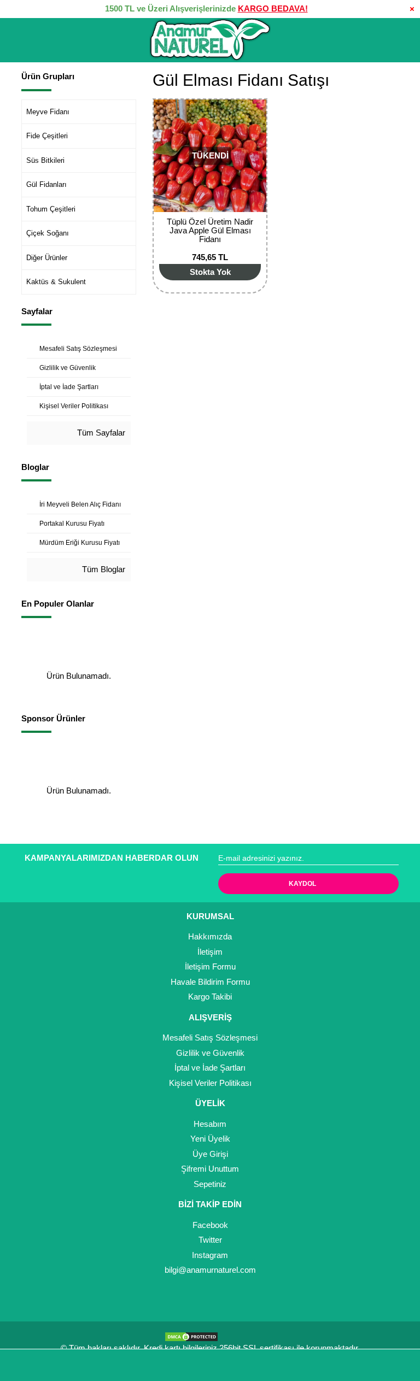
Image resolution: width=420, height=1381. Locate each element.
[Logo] (210, 40)
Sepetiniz (210, 1184)
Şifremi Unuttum (210, 1168)
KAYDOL (302, 884)
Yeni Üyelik (210, 1138)
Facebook (210, 1225)
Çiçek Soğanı (47, 233)
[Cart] (396, 1365)
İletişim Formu (210, 966)
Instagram (210, 1255)
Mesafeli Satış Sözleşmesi (210, 1037)
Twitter (210, 1239)
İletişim (210, 951)
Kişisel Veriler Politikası (210, 1083)
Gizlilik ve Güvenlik (210, 1052)
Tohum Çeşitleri (50, 209)
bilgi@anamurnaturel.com (210, 1269)
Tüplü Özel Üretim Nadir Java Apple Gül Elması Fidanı (210, 230)
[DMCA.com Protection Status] (194, 1335)
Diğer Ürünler (46, 258)
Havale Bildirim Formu (210, 981)
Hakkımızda (210, 936)
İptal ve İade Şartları (210, 1067)
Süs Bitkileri (45, 160)
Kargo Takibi (210, 996)
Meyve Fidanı (47, 112)
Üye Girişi (210, 1154)
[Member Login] (210, 1365)
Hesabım (210, 1124)
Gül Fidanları (46, 184)
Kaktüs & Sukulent (56, 282)
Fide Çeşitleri (47, 136)
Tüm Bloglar (102, 569)
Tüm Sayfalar (100, 432)
